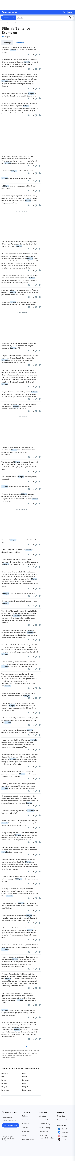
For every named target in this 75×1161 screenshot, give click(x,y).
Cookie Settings (44, 1128)
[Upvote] (29, 54)
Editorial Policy (44, 1124)
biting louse (5, 1090)
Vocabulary (25, 1131)
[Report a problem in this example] (40, 54)
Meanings (7, 42)
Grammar (25, 1128)
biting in (25, 1087)
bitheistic (25, 1080)
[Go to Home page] (10, 12)
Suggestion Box (62, 1120)
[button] (63, 12)
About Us (42, 1116)
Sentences (6, 18)
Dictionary (25, 1116)
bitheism (4, 1080)
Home (3, 23)
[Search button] (71, 18)
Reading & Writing (28, 1139)
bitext (24, 1073)
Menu (70, 12)
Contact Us (61, 1116)
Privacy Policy (44, 1120)
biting (24, 1083)
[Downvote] (36, 54)
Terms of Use (44, 1131)
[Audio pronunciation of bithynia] (2, 36)
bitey (3, 1077)
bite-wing (4, 1073)
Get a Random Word (10, 1125)
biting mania (26, 1090)
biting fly (4, 1087)
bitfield (24, 1077)
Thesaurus (25, 1120)
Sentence (9, 23)
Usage (24, 1135)
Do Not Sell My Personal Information (46, 1136)
